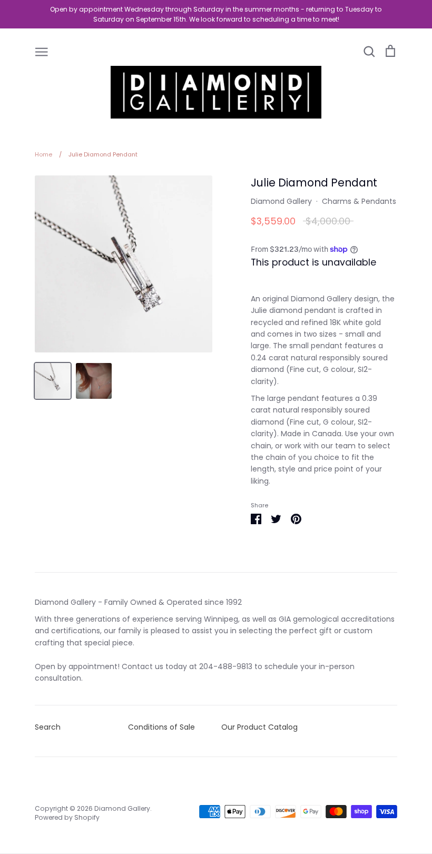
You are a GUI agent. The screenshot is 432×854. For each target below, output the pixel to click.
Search (48, 727)
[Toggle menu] (41, 51)
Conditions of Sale (161, 727)
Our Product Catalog (259, 727)
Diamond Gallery (281, 201)
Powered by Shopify (67, 817)
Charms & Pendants (359, 201)
